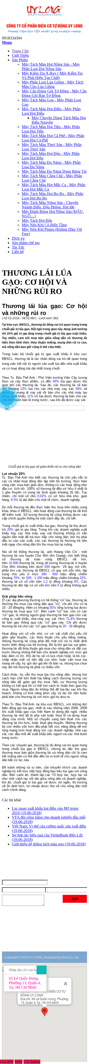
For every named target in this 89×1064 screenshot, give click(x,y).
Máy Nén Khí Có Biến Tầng (44, 225)
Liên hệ (18, 252)
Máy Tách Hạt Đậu (37, 220)
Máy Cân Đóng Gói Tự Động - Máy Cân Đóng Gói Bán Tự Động (54, 93)
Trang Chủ (20, 51)
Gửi (74, 899)
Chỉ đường (31, 1062)
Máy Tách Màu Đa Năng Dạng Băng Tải (54, 171)
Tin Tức (18, 247)
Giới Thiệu (20, 55)
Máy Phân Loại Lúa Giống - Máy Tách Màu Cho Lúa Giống (52, 84)
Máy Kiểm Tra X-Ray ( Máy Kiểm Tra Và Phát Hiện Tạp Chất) (52, 75)
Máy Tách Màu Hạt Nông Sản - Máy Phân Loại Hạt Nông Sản (51, 66)
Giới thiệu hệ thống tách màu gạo (49, 844)
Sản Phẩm (20, 60)
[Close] (65, 984)
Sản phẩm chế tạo (26, 243)
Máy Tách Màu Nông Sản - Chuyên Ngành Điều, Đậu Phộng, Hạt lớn (50, 205)
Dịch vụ (18, 238)
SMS (18, 1062)
